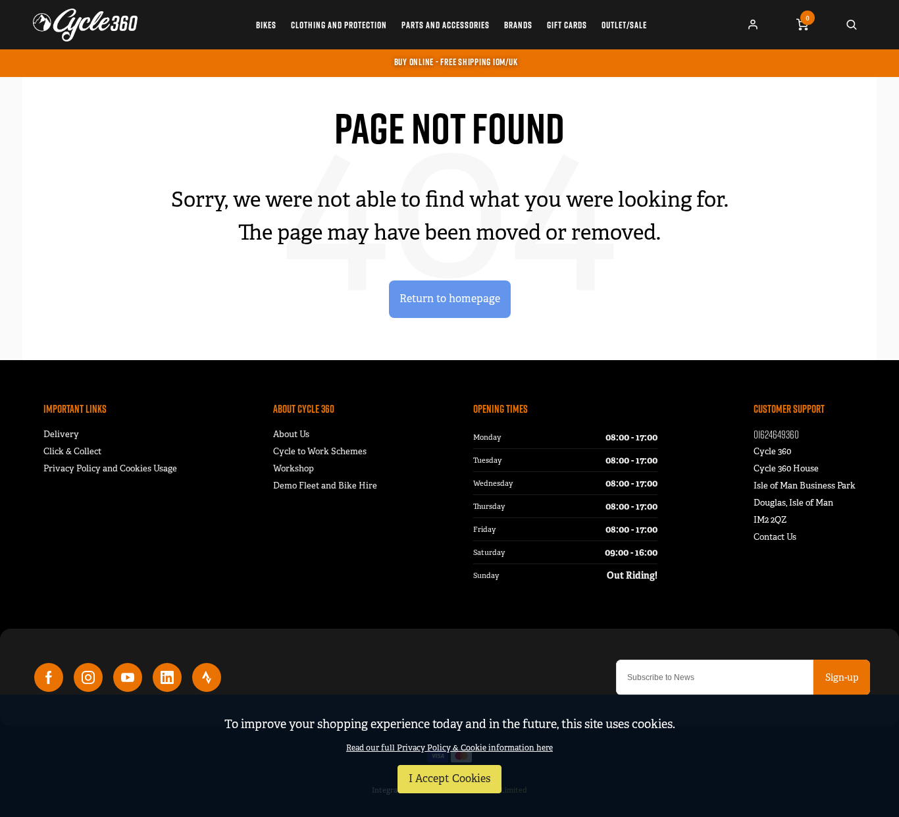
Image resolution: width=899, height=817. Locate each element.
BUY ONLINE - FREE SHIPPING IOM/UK (456, 61)
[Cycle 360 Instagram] (88, 677)
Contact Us (775, 536)
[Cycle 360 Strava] (206, 677)
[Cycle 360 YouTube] (127, 677)
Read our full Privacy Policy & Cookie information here (449, 748)
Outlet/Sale (624, 25)
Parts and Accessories (445, 25)
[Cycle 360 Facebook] (48, 677)
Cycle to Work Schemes (320, 451)
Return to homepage (449, 298)
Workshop (293, 468)
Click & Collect (72, 451)
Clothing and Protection (339, 25)
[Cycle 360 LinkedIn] (167, 677)
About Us (291, 434)
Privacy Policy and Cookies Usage (110, 468)
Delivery (61, 434)
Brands (518, 25)
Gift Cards (567, 25)
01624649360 (776, 434)
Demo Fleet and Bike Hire (325, 485)
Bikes (266, 25)
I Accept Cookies (449, 778)
